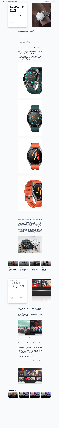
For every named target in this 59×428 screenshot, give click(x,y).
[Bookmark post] (10, 40)
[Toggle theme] (54, 1)
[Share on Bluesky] (10, 32)
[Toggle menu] (57, 1)
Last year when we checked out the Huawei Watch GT (26, 43)
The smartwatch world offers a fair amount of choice (25, 30)
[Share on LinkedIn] (10, 36)
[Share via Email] (10, 38)
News (10, 4)
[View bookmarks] (55, 1)
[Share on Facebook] (10, 34)
